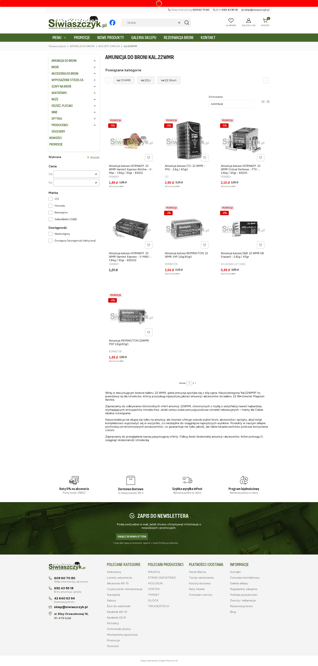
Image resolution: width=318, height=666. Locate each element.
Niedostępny (62, 233)
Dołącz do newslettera (132, 536)
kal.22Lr (146, 80)
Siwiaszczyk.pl (57, 46)
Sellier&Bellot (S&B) (66, 219)
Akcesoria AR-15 (118, 583)
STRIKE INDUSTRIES (162, 577)
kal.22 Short (168, 80)
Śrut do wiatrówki (118, 606)
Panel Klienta (197, 572)
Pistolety (113, 623)
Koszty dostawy (200, 583)
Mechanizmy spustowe (122, 634)
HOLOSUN (155, 583)
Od (50, 174)
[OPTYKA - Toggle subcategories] (94, 119)
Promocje (113, 640)
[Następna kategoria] (266, 80)
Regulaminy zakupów (243, 589)
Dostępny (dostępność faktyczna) (75, 240)
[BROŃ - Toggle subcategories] (94, 67)
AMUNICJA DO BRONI (82, 46)
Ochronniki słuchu (119, 629)
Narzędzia (113, 594)
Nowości (113, 646)
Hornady (60, 205)
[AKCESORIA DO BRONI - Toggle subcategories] (94, 73)
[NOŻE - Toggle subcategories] (94, 99)
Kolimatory (114, 572)
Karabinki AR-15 (117, 612)
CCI (57, 198)
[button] (186, 22)
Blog (233, 612)
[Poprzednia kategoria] (108, 80)
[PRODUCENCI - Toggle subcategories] (94, 125)
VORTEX (154, 589)
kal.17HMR (123, 80)
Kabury (111, 600)
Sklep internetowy (157, 660)
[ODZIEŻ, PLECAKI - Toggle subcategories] (94, 106)
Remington (61, 212)
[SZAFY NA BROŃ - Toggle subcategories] (94, 86)
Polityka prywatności (243, 594)
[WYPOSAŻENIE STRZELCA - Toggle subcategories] (94, 80)
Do (50, 182)
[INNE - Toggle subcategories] (94, 112)
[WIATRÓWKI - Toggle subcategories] (94, 93)
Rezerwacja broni (241, 606)
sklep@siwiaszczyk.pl (256, 9)
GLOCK (153, 600)
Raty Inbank (196, 589)
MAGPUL (154, 572)
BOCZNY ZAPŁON (109, 46)
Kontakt (235, 572)
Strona (182, 383)
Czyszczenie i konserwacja (124, 589)
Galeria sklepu (239, 583)
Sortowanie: (216, 96)
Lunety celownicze (119, 577)
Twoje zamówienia (201, 577)
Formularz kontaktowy (244, 577)
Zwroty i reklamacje (243, 600)
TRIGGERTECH (158, 606)
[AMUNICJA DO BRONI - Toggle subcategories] (94, 61)
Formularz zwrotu (200, 594)
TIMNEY (153, 594)
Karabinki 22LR (116, 617)
